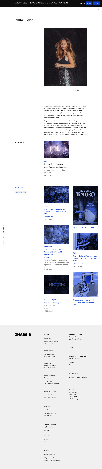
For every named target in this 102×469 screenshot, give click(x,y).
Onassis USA (47, 410)
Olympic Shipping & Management (49, 376)
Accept (96, 3)
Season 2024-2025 (21, 192)
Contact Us (72, 390)
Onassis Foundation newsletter (78, 377)
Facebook (46, 430)
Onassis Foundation (49, 454)
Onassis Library (48, 350)
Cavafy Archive (48, 363)
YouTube (46, 433)
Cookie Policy (73, 396)
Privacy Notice (73, 394)
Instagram (46, 435)
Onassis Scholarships (50, 391)
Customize (82, 3)
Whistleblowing (73, 399)
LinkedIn (46, 439)
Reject (89, 3)
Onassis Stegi (48, 338)
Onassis (3, 229)
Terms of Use (73, 392)
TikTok (45, 442)
